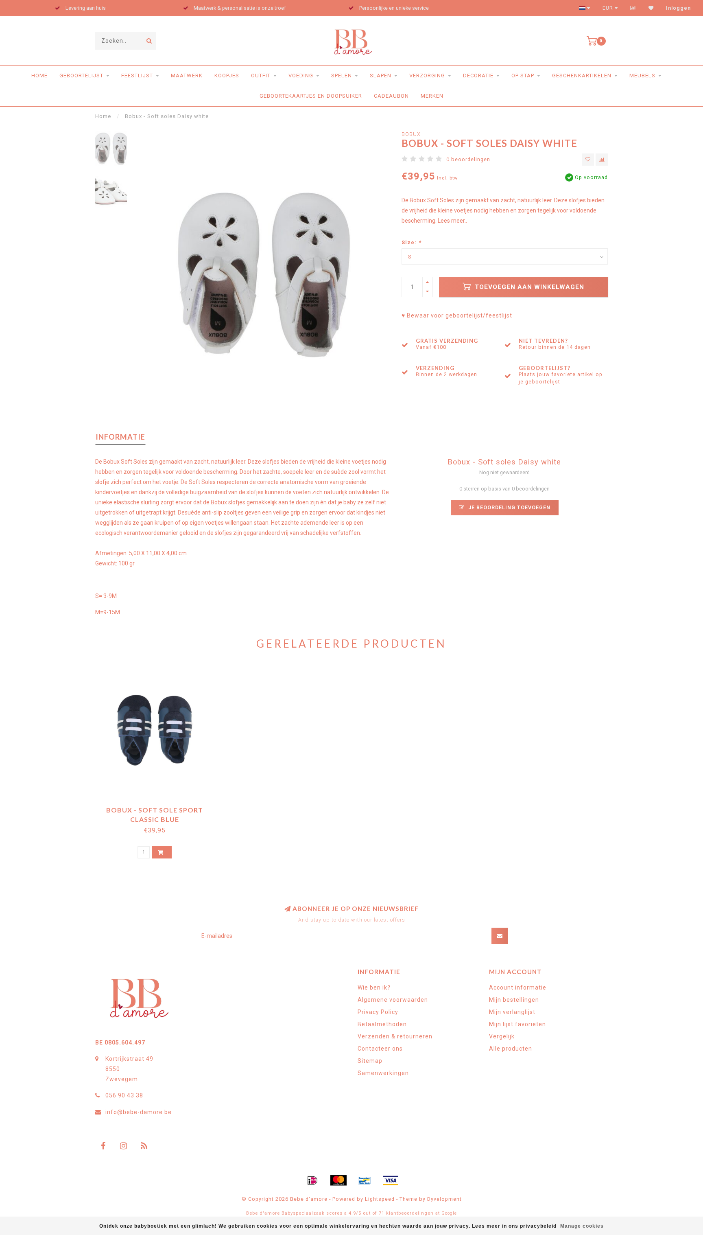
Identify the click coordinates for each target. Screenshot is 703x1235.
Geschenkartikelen (581, 75)
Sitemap (370, 1061)
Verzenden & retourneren (395, 1036)
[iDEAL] (312, 1180)
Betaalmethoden (382, 1024)
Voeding (300, 75)
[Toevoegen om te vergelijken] (602, 159)
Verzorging (427, 75)
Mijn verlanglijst (512, 1012)
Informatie (120, 436)
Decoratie (478, 75)
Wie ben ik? (374, 987)
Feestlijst (137, 75)
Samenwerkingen (383, 1073)
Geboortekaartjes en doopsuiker (311, 96)
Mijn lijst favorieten (517, 1024)
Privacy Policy (378, 1012)
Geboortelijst (81, 75)
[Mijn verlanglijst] (651, 8)
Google (449, 1213)
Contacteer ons (380, 1048)
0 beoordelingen (468, 159)
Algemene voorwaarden (393, 999)
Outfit (261, 75)
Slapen (380, 75)
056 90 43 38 (124, 1095)
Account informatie (517, 987)
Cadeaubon (391, 96)
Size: (411, 242)
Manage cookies (582, 1226)
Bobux (411, 134)
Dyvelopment (444, 1199)
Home (39, 75)
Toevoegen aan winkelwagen (528, 287)
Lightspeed (380, 1199)
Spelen (341, 75)
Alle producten (510, 1048)
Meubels (642, 75)
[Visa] (390, 1180)
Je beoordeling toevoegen (508, 507)
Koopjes (226, 75)
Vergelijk (502, 1036)
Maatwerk (187, 75)
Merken (432, 96)
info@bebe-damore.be (138, 1112)
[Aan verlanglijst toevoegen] (588, 159)
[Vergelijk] (633, 8)
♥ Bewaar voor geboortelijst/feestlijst (457, 315)
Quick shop (158, 807)
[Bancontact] (364, 1180)
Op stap (522, 75)
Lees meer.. (452, 220)
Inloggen (678, 8)
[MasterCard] (338, 1180)
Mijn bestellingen (514, 999)
